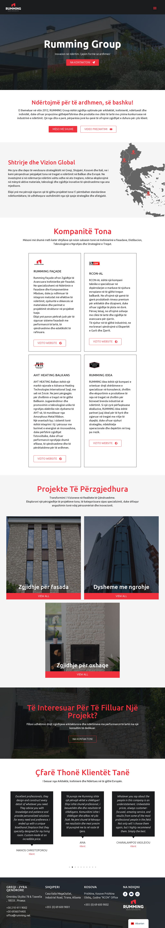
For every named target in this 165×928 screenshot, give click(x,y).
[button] (154, 8)
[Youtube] (131, 894)
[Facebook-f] (125, 894)
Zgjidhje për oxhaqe (82, 665)
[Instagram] (137, 894)
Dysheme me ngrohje (121, 587)
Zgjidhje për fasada (44, 587)
